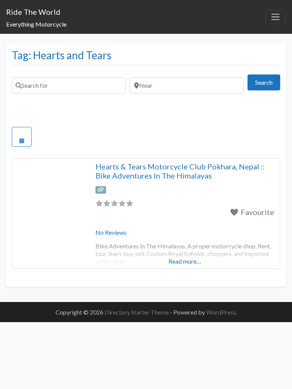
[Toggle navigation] (275, 17)
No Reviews (111, 232)
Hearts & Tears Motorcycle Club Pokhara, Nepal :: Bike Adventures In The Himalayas (180, 171)
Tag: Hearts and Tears (61, 55)
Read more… (184, 261)
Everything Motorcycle (36, 24)
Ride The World (33, 11)
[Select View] (22, 137)
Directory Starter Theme (137, 312)
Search (267, 82)
